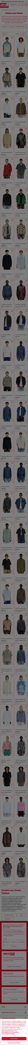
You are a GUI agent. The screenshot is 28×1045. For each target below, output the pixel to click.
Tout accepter (14, 1038)
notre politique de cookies (8, 1033)
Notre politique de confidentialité (10, 1032)
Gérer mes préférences (7, 1030)
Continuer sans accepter (14, 1042)
